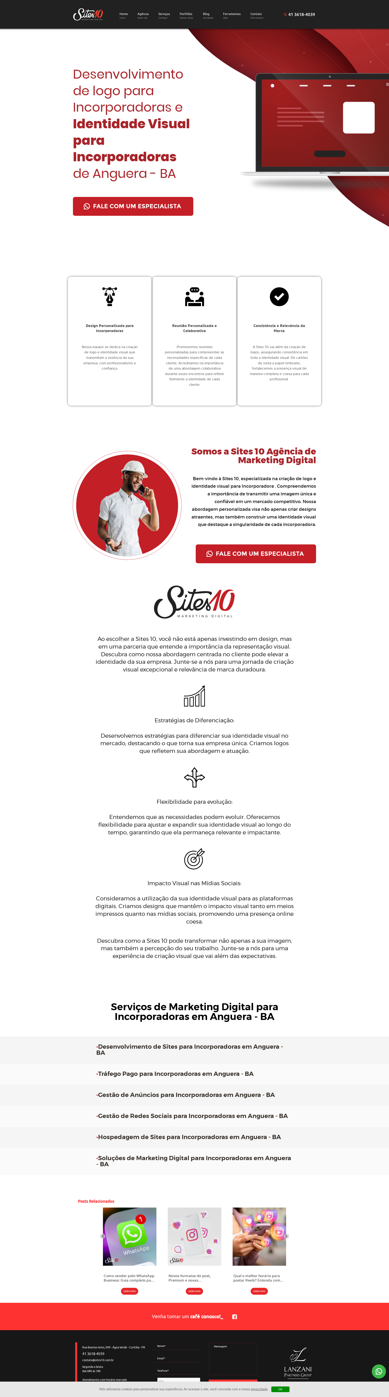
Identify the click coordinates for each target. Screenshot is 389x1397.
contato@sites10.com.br (98, 1360)
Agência (143, 15)
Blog (208, 15)
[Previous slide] (102, 1236)
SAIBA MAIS (130, 1291)
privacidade (259, 1389)
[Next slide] (286, 1236)
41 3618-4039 (301, 14)
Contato (256, 15)
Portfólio (186, 15)
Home (124, 15)
